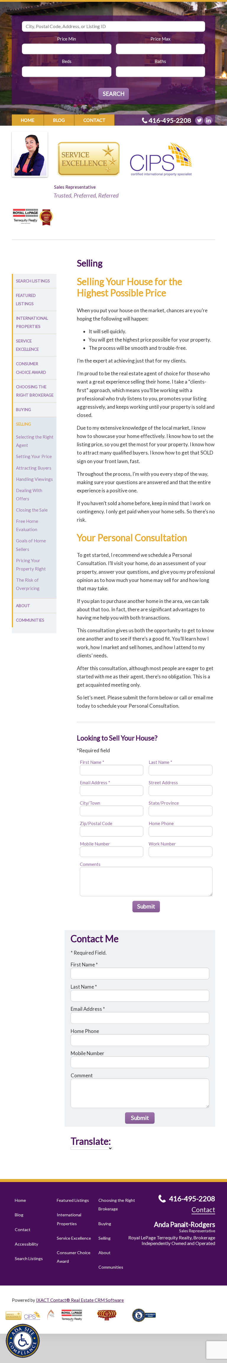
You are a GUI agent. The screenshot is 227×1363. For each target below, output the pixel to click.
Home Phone (161, 823)
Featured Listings (26, 299)
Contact (94, 120)
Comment (82, 1075)
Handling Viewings (34, 479)
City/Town (90, 803)
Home (27, 120)
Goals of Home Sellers (31, 545)
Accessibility (26, 1243)
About (23, 605)
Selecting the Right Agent (34, 441)
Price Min (66, 38)
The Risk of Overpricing (28, 584)
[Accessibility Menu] (22, 1341)
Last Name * (160, 762)
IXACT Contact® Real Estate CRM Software (80, 1300)
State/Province (164, 803)
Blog (59, 120)
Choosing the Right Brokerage (34, 390)
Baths (160, 61)
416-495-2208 (170, 120)
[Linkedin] (208, 120)
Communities (30, 620)
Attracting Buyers (33, 467)
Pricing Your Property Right (31, 564)
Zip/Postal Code (96, 823)
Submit (146, 906)
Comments (90, 864)
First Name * (92, 762)
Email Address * (95, 782)
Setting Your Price (34, 456)
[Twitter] (199, 120)
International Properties (32, 322)
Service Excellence (27, 345)
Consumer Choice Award (31, 367)
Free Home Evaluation (27, 525)
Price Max (160, 38)
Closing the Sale (32, 509)
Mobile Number (95, 843)
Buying (23, 409)
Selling (23, 424)
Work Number (162, 843)
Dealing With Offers (29, 494)
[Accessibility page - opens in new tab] (146, 1323)
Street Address (163, 782)
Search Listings (33, 281)
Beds (67, 61)
